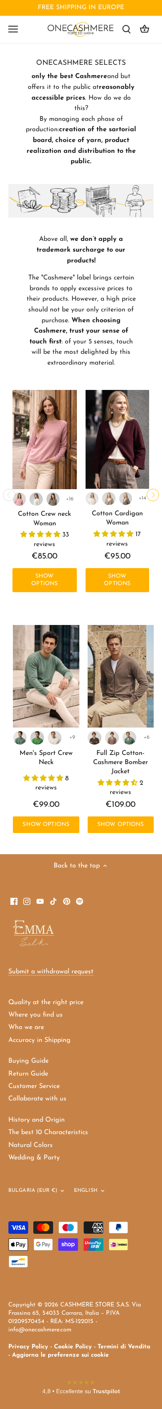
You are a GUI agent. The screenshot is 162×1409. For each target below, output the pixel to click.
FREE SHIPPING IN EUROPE (81, 8)
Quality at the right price (45, 1002)
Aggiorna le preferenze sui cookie (60, 1355)
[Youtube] (40, 901)
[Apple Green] (37, 738)
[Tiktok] (53, 901)
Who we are (26, 1027)
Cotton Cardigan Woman (117, 518)
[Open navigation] (13, 29)
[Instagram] (26, 901)
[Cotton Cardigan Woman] (118, 439)
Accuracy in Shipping (39, 1040)
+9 (72, 737)
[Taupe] (53, 499)
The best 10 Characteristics (48, 1132)
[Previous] (9, 495)
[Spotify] (79, 901)
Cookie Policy (73, 1347)
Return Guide (28, 1074)
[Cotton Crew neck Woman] (44, 440)
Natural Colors (30, 1145)
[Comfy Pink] (19, 499)
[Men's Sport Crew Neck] (46, 676)
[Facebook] (13, 901)
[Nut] (112, 738)
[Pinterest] (66, 901)
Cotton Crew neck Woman (44, 519)
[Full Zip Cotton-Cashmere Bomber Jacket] (121, 676)
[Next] (153, 495)
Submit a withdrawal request (50, 971)
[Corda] (108, 498)
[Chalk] (54, 738)
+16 (70, 499)
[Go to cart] (145, 29)
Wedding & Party (34, 1157)
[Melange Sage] (20, 738)
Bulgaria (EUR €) (32, 1190)
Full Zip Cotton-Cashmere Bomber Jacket (120, 762)
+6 (147, 737)
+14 (142, 498)
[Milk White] (36, 499)
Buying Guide (28, 1061)
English (86, 1190)
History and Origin (36, 1120)
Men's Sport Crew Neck (46, 758)
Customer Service (34, 1086)
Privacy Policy (28, 1347)
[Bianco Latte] (92, 498)
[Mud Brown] (94, 738)
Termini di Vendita (124, 1347)
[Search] (126, 29)
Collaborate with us (37, 1098)
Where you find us (35, 1015)
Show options (44, 579)
